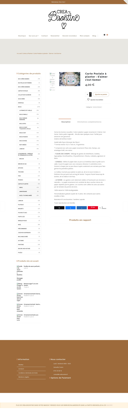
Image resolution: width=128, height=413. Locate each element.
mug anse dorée (23, 236)
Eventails (21, 103)
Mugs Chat (22, 132)
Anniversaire (23, 191)
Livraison (21, 369)
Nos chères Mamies (23, 79)
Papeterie (21, 244)
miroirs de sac (22, 164)
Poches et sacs (22, 212)
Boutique (22, 36)
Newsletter (55, 36)
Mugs (19, 107)
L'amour (21, 148)
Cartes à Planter (28, 53)
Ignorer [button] (109, 405)
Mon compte (85, 36)
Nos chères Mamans (24, 87)
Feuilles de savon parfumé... (32, 266)
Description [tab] (65, 122)
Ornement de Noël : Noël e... (32, 304)
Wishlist (20, 365)
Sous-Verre (21, 99)
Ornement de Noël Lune (31, 315)
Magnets (20, 208)
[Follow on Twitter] (105, 2)
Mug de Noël (23, 140)
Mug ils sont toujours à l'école (25, 127)
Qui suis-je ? (33, 36)
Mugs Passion (23, 136)
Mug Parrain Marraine (23, 118)
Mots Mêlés (22, 144)
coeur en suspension (24, 232)
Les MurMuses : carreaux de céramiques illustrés (25, 154)
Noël (19, 224)
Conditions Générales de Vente (28, 373)
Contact (44, 36)
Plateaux (21, 204)
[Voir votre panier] (106, 36)
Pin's (19, 176)
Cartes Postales (23, 91)
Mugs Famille (23, 114)
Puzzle (20, 252)
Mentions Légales (23, 377)
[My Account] (100, 36)
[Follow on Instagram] (109, 2)
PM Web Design (107, 397)
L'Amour (20, 200)
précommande (22, 228)
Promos (20, 180)
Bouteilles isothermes (25, 83)
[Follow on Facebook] (101, 2)
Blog (94, 36)
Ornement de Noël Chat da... (32, 294)
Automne (21, 240)
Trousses (21, 172)
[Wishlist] (103, 36)
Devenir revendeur (69, 36)
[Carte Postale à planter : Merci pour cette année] (2, 206)
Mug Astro (22, 123)
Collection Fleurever (24, 95)
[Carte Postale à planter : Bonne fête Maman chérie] (125, 206)
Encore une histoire (24, 248)
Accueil (19, 53)
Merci (21, 187)
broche (21, 158)
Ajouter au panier (101, 94)
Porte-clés (21, 216)
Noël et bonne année (25, 195)
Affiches (20, 168)
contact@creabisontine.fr (61, 374)
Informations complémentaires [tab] (89, 122)
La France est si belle (25, 110)
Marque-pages (22, 220)
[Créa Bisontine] (64, 18)
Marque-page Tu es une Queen (31, 284)
